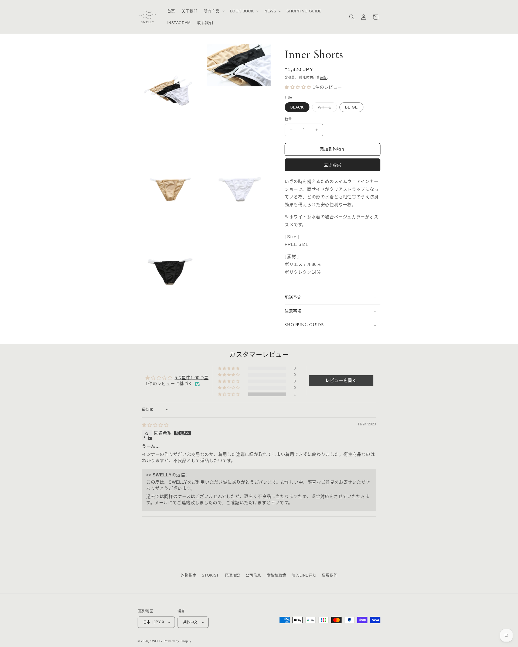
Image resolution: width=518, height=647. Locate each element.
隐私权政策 (276, 575)
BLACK (297, 107)
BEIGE (351, 107)
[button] (213, 11)
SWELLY (156, 641)
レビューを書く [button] (341, 380)
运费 (323, 77)
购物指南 (188, 575)
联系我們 (329, 575)
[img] (155, 425)
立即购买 (332, 164)
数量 (288, 119)
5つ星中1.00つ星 (192, 377)
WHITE (326, 108)
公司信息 (253, 575)
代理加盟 (232, 575)
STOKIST (210, 575)
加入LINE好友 (303, 575)
